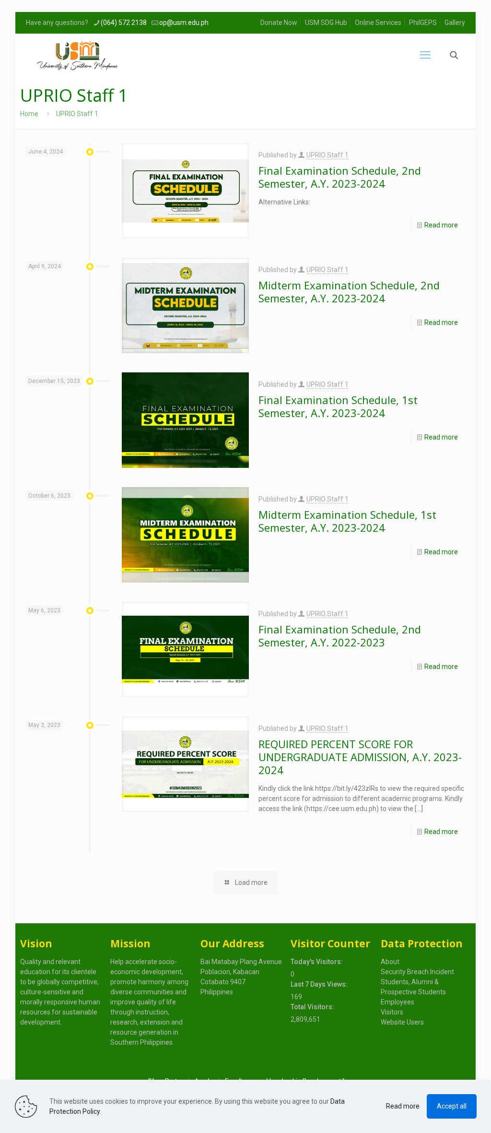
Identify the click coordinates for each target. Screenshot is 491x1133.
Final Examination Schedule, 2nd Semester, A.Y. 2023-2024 (339, 177)
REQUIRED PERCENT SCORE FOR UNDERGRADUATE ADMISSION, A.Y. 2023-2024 (360, 757)
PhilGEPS (423, 22)
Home (29, 114)
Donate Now (278, 22)
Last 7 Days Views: (320, 984)
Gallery (454, 22)
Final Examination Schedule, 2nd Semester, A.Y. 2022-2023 (339, 635)
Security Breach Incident (417, 972)
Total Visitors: (313, 1007)
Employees (397, 1002)
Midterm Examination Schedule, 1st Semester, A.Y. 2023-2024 (347, 521)
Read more (441, 225)
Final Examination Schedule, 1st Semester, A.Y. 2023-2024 (338, 406)
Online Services (378, 22)
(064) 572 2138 (124, 22)
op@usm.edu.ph (184, 22)
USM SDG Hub (326, 22)
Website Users (402, 1022)
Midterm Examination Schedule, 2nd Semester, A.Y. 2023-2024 (349, 291)
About (390, 962)
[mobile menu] (425, 55)
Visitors (392, 1012)
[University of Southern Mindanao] (77, 55)
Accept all (452, 1106)
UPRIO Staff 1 (327, 155)
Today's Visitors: (317, 962)
